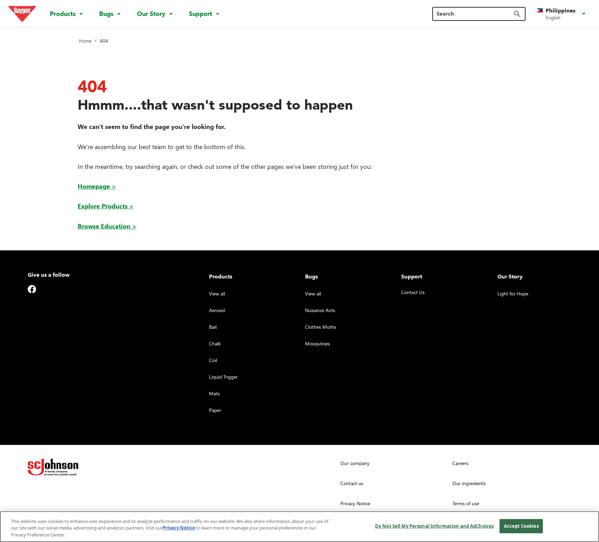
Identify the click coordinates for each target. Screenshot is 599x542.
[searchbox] (474, 13)
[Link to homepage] (22, 14)
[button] (562, 13)
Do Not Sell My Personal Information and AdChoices (434, 526)
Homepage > (97, 186)
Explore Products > (106, 205)
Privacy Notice (179, 528)
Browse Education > (107, 226)
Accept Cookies (521, 526)
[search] (517, 14)
